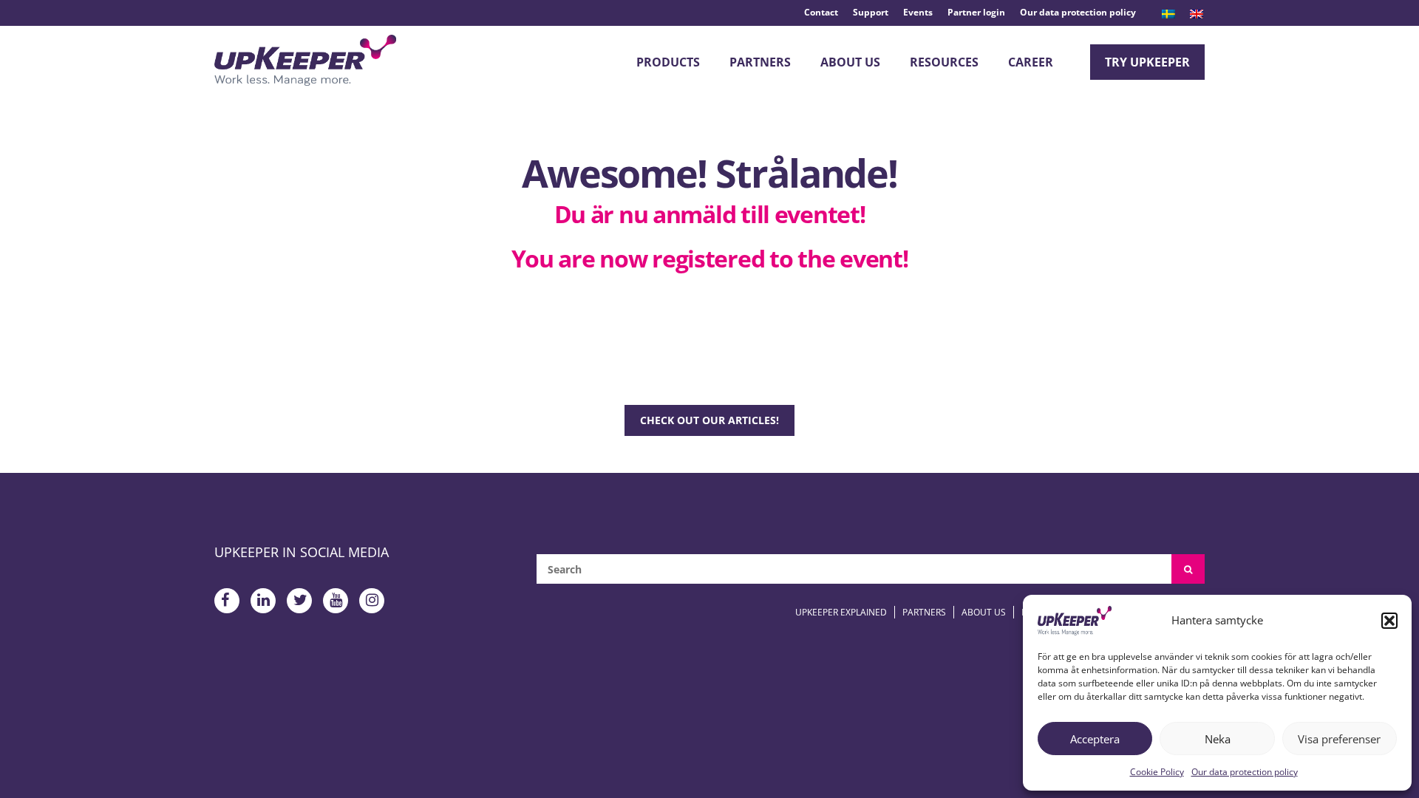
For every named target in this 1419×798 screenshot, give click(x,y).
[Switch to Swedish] (1168, 14)
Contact (821, 12)
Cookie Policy (1157, 771)
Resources (944, 62)
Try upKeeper (1147, 62)
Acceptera (1095, 739)
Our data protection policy (1244, 771)
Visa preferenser (1339, 739)
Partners (760, 62)
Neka (1218, 739)
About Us (850, 62)
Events (918, 12)
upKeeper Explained (841, 612)
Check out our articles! (709, 420)
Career (1030, 62)
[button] (1389, 620)
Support (870, 12)
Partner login (976, 12)
